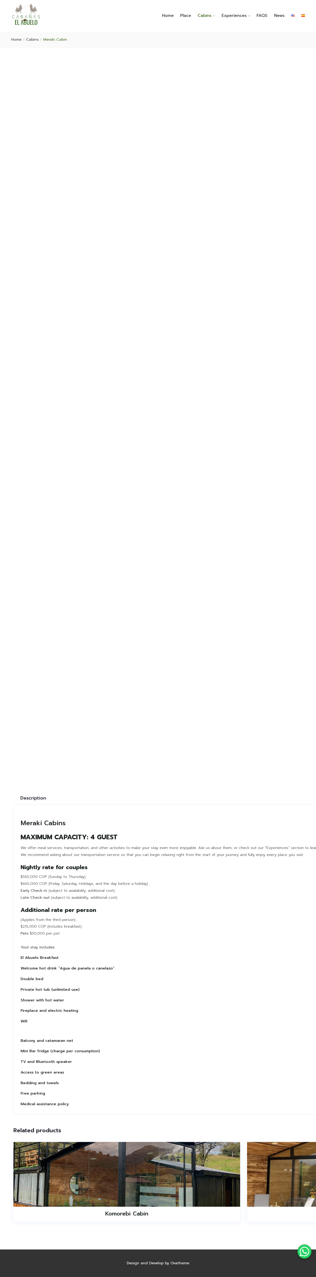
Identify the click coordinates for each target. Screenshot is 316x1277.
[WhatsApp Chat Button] (304, 1252)
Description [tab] (33, 797)
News (279, 15)
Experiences (234, 15)
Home (168, 15)
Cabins (204, 15)
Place (185, 15)
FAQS (262, 15)
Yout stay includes (38, 947)
